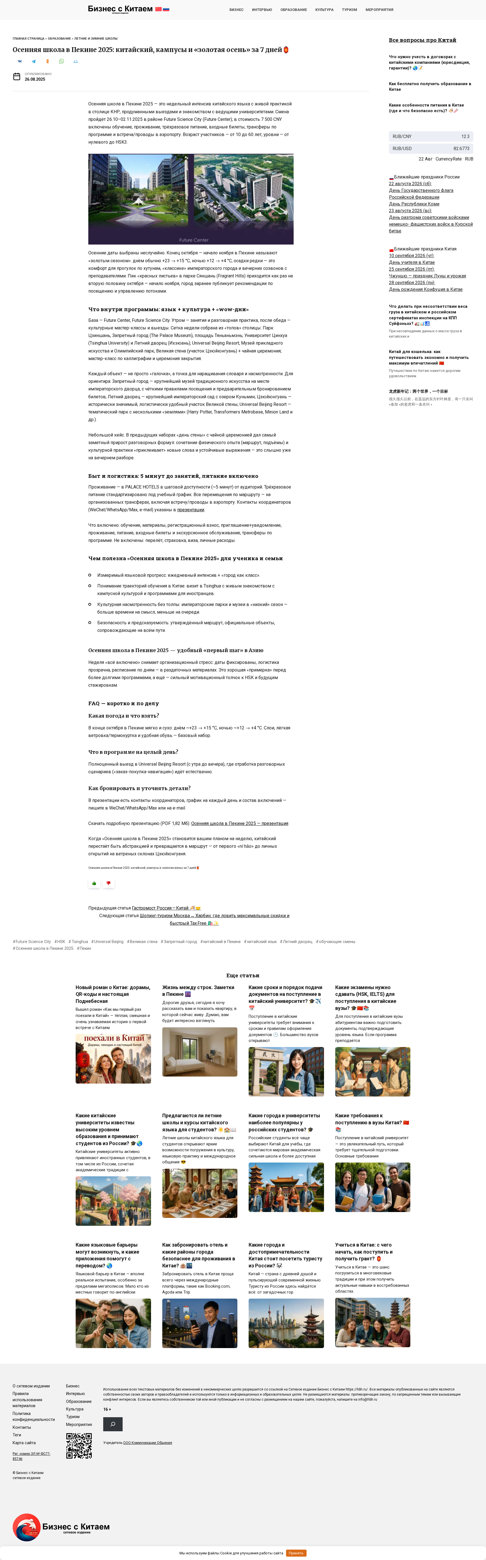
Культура (324, 10)
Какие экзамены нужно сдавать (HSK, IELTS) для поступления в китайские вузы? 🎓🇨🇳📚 (365, 997)
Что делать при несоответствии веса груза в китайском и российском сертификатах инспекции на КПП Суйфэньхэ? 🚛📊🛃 (428, 315)
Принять (296, 1553)
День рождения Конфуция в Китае (426, 289)
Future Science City (33, 941)
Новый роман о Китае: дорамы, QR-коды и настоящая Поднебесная (113, 994)
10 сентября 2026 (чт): (411, 255)
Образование (293, 10)
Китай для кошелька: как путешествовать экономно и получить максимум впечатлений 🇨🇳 (429, 358)
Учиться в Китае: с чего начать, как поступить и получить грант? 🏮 (364, 1251)
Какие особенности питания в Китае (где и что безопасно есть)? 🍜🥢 (426, 108)
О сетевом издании (31, 1386)
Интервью (262, 10)
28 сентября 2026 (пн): (412, 282)
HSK (61, 941)
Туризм (349, 10)
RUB (469, 159)
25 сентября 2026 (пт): (412, 269)
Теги (17, 1435)
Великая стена (144, 941)
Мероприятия (379, 10)
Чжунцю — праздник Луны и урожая (427, 276)
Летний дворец (297, 941)
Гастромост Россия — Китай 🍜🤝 (166, 908)
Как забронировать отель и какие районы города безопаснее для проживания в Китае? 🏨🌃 (198, 1255)
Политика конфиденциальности (34, 1416)
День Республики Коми (414, 204)
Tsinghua (80, 941)
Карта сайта (24, 1443)
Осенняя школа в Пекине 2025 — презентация (239, 823)
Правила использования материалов (27, 1399)
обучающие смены (337, 941)
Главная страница (28, 38)
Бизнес (237, 10)
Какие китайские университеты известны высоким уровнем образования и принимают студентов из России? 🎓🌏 (109, 1129)
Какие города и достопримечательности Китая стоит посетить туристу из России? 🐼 (285, 1255)
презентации (190, 509)
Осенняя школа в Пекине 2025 (44, 948)
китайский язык (261, 941)
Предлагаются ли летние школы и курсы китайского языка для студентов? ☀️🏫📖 (199, 1122)
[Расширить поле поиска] (113, 1424)
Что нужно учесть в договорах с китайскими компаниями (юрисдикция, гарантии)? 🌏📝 (429, 63)
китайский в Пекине (222, 941)
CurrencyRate (449, 159)
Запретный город (180, 941)
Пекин (85, 948)
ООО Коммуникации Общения (147, 1443)
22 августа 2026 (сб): (410, 183)
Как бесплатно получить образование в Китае (430, 87)
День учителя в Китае (412, 262)
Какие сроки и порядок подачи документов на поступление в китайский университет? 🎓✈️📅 (285, 997)
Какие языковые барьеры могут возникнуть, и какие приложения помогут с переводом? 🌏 (107, 1255)
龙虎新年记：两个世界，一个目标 (418, 391)
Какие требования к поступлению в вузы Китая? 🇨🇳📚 (372, 1122)
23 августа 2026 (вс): (410, 210)
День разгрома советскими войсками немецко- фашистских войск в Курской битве (431, 224)
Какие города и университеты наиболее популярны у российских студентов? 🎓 (284, 1122)
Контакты (22, 1427)
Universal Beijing (108, 941)
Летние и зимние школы (96, 38)
